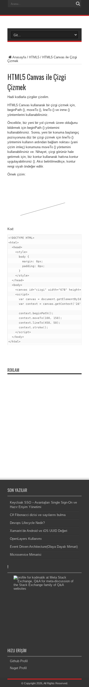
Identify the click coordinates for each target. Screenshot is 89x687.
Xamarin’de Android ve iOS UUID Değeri (38, 531)
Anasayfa (19, 57)
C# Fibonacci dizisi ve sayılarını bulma (38, 515)
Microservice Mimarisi (25, 554)
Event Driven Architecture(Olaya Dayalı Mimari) (44, 547)
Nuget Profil (18, 668)
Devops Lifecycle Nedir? (27, 523)
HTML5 (34, 57)
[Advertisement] (44, 421)
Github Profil (19, 661)
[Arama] (78, 3)
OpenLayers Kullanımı (26, 539)
